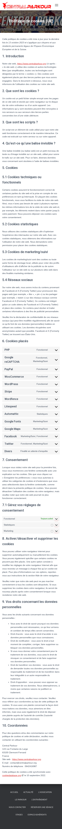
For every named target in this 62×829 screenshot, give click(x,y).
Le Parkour (20, 800)
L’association (45, 792)
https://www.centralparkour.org (31, 63)
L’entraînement (39, 800)
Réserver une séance (42, 807)
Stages (19, 815)
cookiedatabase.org (11, 775)
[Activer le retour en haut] (56, 823)
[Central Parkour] (27, 5)
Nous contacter (17, 807)
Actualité (28, 792)
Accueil (14, 792)
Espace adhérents (37, 815)
